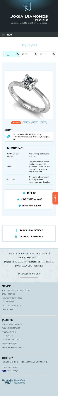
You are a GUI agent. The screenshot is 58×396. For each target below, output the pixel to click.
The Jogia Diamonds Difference (16, 290)
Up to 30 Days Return (11, 305)
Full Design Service (11, 328)
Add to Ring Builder (31, 205)
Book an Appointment (13, 347)
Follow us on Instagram (31, 236)
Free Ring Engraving (11, 339)
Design (8, 55)
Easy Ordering (8, 294)
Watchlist (55, 198)
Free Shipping (8, 301)
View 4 (43, 123)
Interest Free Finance (12, 298)
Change (15, 370)
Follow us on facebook (31, 230)
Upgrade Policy (9, 309)
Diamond (26, 54)
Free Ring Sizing (9, 343)
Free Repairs (7, 335)
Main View (16, 123)
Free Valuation (9, 332)
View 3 (35, 123)
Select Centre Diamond (31, 199)
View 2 (26, 123)
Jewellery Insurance (11, 324)
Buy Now (31, 192)
